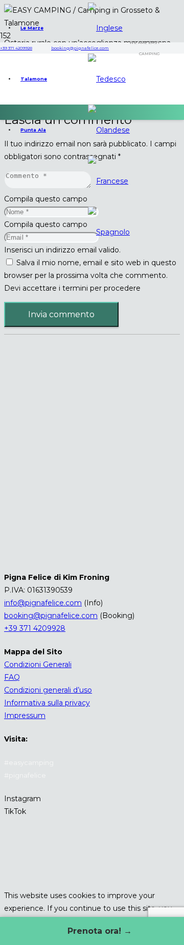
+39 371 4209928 (34, 628)
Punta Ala (33, 130)
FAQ (12, 677)
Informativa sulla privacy (47, 702)
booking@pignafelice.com (51, 615)
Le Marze (31, 28)
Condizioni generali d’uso (48, 690)
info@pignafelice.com (43, 602)
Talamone (33, 79)
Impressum (24, 715)
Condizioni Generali (38, 664)
